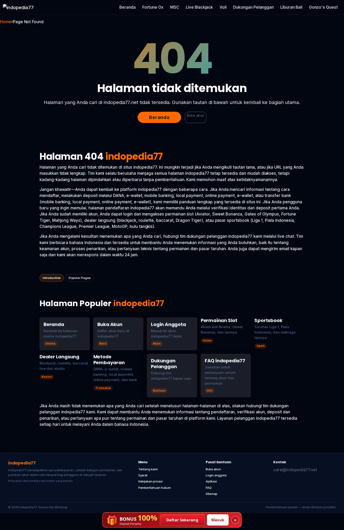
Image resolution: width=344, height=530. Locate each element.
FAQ (209, 487)
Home (5, 21)
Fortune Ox (153, 7)
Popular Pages (80, 278)
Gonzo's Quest (323, 7)
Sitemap (211, 494)
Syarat (143, 475)
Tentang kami (148, 469)
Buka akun (195, 115)
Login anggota (216, 475)
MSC (174, 7)
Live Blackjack (199, 7)
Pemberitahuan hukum (154, 487)
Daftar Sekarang (182, 520)
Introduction (52, 278)
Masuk (217, 520)
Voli (223, 7)
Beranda (127, 7)
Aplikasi (211, 481)
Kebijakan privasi (150, 481)
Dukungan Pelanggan (253, 7)
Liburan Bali (291, 7)
